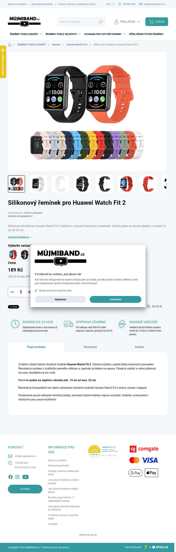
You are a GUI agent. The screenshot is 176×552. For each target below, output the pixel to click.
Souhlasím (115, 299)
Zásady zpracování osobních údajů (55, 290)
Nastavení (60, 299)
